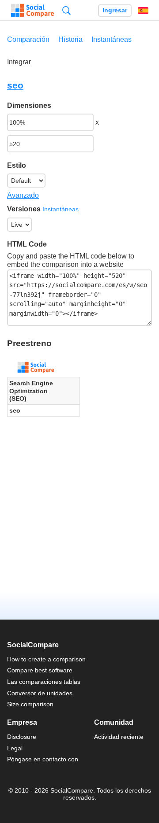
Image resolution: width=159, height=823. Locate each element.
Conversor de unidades (39, 693)
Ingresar (114, 10)
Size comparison (30, 704)
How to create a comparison (46, 659)
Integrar (19, 62)
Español (143, 10)
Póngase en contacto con (42, 759)
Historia (70, 39)
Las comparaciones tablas (43, 681)
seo (15, 85)
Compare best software (39, 670)
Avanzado (23, 195)
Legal (15, 748)
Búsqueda (66, 10)
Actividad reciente (119, 736)
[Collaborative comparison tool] (32, 10)
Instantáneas (111, 39)
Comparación (28, 39)
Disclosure (21, 736)
